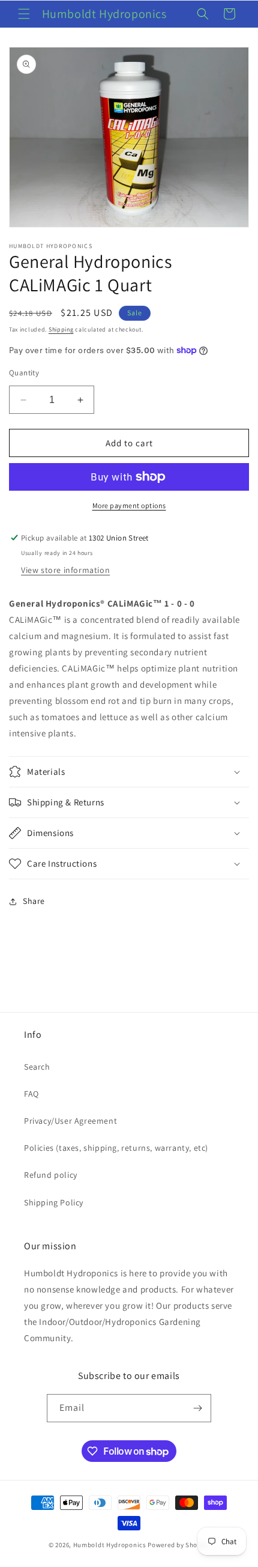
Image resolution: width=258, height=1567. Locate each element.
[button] (24, 14)
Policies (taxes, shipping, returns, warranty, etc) (116, 1147)
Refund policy (50, 1174)
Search (37, 1066)
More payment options (129, 505)
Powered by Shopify (178, 1545)
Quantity (24, 373)
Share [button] (34, 901)
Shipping (61, 329)
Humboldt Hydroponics (109, 1545)
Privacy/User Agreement (70, 1120)
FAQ (31, 1093)
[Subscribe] (197, 1408)
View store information (65, 570)
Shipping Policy (53, 1202)
